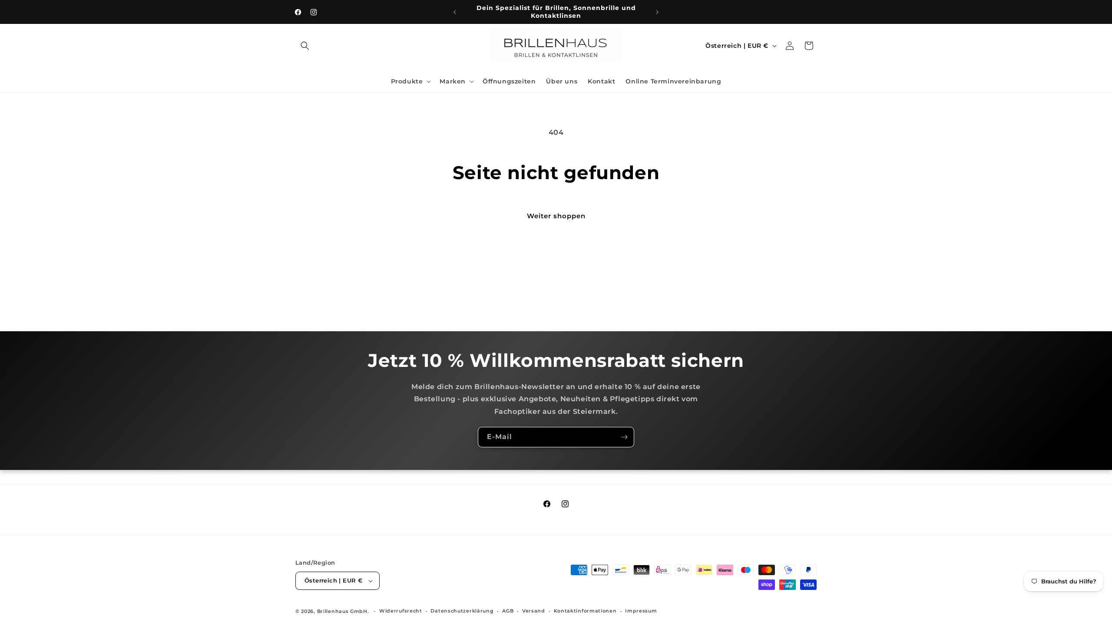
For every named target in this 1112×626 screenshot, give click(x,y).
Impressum (641, 611)
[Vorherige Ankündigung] (454, 12)
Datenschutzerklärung (461, 611)
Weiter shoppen (556, 216)
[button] (304, 45)
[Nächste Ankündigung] (657, 12)
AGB (507, 611)
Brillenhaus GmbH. (343, 611)
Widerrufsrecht (400, 611)
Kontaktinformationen (585, 611)
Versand (533, 611)
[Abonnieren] (624, 437)
